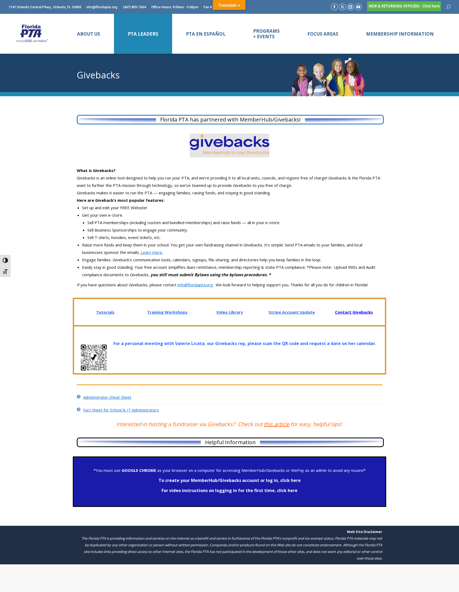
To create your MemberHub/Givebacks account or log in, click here (230, 480)
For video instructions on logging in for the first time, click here (230, 490)
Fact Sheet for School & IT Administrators (121, 410)
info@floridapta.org (195, 284)
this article (276, 424)
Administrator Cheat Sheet (107, 397)
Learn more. (151, 252)
